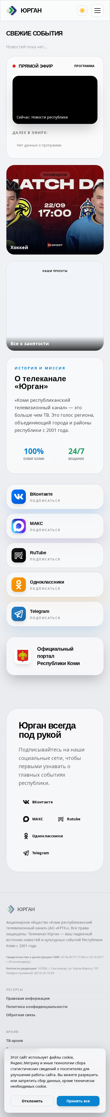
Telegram (40, 852)
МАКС (37, 818)
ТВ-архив (14, 1040)
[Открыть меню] (97, 10)
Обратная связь (21, 1014)
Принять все (78, 1100)
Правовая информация (28, 998)
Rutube (73, 818)
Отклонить (32, 1100)
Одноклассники (47, 835)
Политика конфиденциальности (37, 1006)
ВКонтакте (42, 802)
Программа (84, 66)
